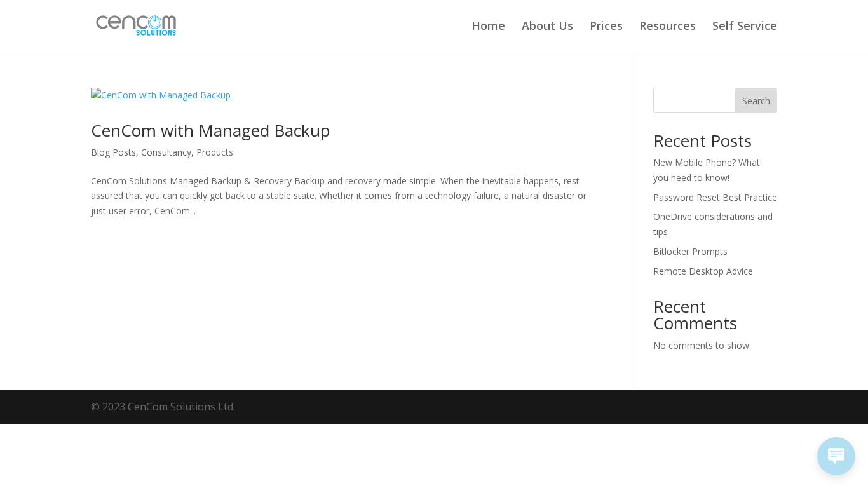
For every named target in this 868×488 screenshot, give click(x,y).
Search (756, 101)
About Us (547, 27)
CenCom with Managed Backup (210, 130)
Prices (606, 27)
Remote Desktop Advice (703, 271)
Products (214, 152)
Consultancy (166, 152)
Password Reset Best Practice (715, 197)
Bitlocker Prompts (690, 251)
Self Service (744, 27)
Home (488, 27)
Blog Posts (113, 152)
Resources (667, 27)
